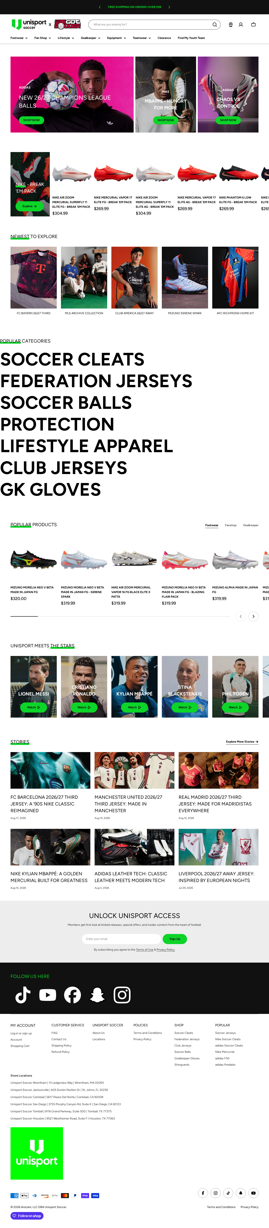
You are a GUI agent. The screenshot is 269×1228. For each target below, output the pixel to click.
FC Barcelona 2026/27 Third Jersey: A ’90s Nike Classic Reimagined (44, 803)
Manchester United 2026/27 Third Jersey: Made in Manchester (128, 803)
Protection (57, 424)
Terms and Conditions (221, 1207)
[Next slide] (253, 616)
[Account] (240, 24)
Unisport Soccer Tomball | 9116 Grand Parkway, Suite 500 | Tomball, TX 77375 (61, 1111)
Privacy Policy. (166, 949)
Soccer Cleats (72, 359)
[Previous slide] (241, 616)
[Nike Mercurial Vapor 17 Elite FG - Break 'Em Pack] (113, 171)
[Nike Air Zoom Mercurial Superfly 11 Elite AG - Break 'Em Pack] (155, 171)
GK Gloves (50, 489)
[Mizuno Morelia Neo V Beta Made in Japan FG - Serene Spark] (84, 558)
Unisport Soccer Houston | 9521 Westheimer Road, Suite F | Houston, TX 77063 (63, 1118)
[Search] (214, 24)
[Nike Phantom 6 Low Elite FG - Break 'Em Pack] (238, 171)
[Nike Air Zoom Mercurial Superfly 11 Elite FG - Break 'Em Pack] (72, 171)
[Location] (230, 24)
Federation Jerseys (96, 381)
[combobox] (154, 25)
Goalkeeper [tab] (250, 525)
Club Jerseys (63, 468)
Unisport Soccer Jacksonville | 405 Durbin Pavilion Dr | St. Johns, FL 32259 (59, 1090)
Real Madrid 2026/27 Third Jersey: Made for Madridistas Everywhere (215, 803)
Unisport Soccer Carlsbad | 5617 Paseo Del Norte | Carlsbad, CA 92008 (57, 1097)
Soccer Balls (66, 402)
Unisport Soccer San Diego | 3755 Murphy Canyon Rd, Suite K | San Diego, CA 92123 (66, 1104)
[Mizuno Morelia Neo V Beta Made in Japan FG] (34, 558)
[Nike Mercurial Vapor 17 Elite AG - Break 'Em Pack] (197, 171)
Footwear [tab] (211, 525)
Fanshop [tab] (230, 525)
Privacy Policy (249, 1207)
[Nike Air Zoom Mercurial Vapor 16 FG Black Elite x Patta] (134, 558)
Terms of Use (144, 949)
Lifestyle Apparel (86, 446)
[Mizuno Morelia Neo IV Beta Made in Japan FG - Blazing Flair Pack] (185, 558)
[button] (99, 7)
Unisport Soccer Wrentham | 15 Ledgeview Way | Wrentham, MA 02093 (57, 1083)
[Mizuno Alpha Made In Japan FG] (235, 558)
